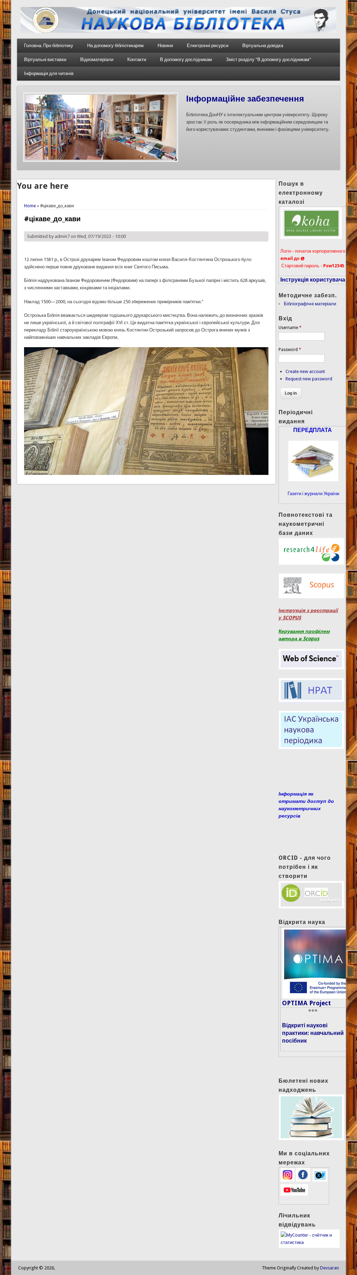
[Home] (178, 31)
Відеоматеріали (96, 59)
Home (30, 205)
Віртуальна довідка (262, 45)
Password (290, 349)
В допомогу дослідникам (186, 59)
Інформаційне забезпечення (245, 99)
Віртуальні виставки (45, 59)
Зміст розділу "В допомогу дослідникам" (268, 59)
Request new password (309, 378)
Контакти (136, 59)
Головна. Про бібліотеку (48, 45)
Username (290, 327)
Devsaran (329, 1267)
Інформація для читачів (49, 73)
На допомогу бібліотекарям (115, 45)
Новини (165, 45)
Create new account (305, 371)
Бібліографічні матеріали (310, 303)
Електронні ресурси (207, 45)
